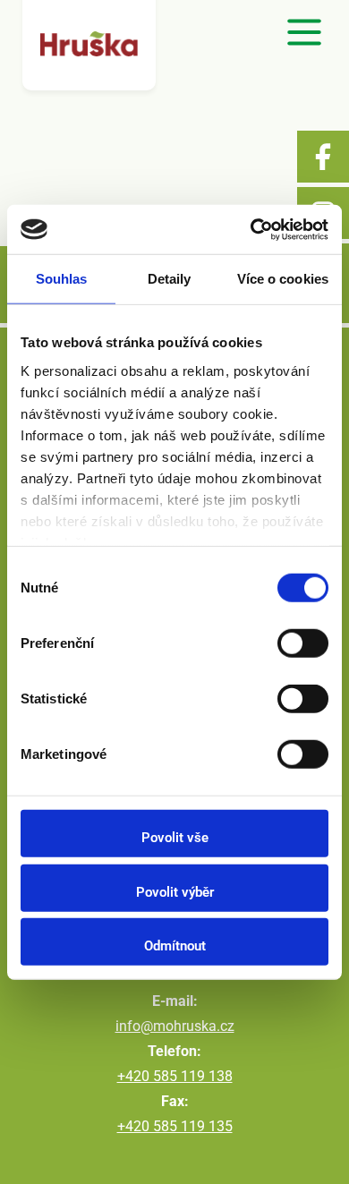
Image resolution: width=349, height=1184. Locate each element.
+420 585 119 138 (175, 1076)
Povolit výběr (175, 891)
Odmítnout (175, 946)
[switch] (302, 643)
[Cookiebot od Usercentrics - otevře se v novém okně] (251, 229)
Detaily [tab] (170, 278)
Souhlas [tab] (62, 278)
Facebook (323, 157)
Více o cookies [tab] (282, 278)
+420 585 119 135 (175, 1126)
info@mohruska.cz (174, 1026)
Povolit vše (175, 838)
